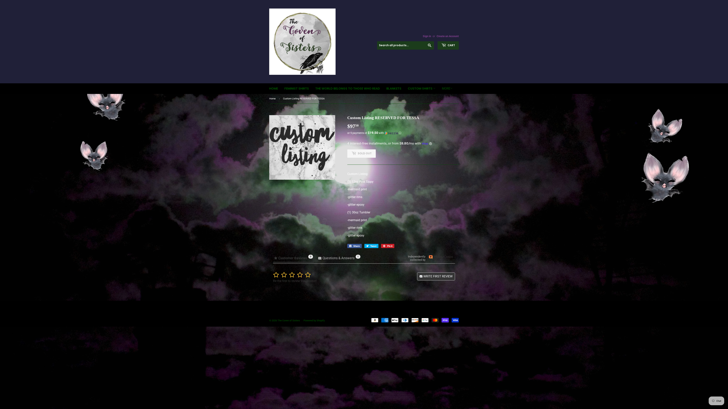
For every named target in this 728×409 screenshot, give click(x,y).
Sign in (427, 36)
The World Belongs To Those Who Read (347, 88)
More (446, 88)
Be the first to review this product (295, 281)
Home (273, 88)
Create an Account (448, 36)
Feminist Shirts (296, 88)
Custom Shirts (420, 88)
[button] (403, 133)
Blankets (393, 88)
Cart (451, 45)
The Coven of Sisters (289, 320)
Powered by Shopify (314, 320)
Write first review (438, 276)
